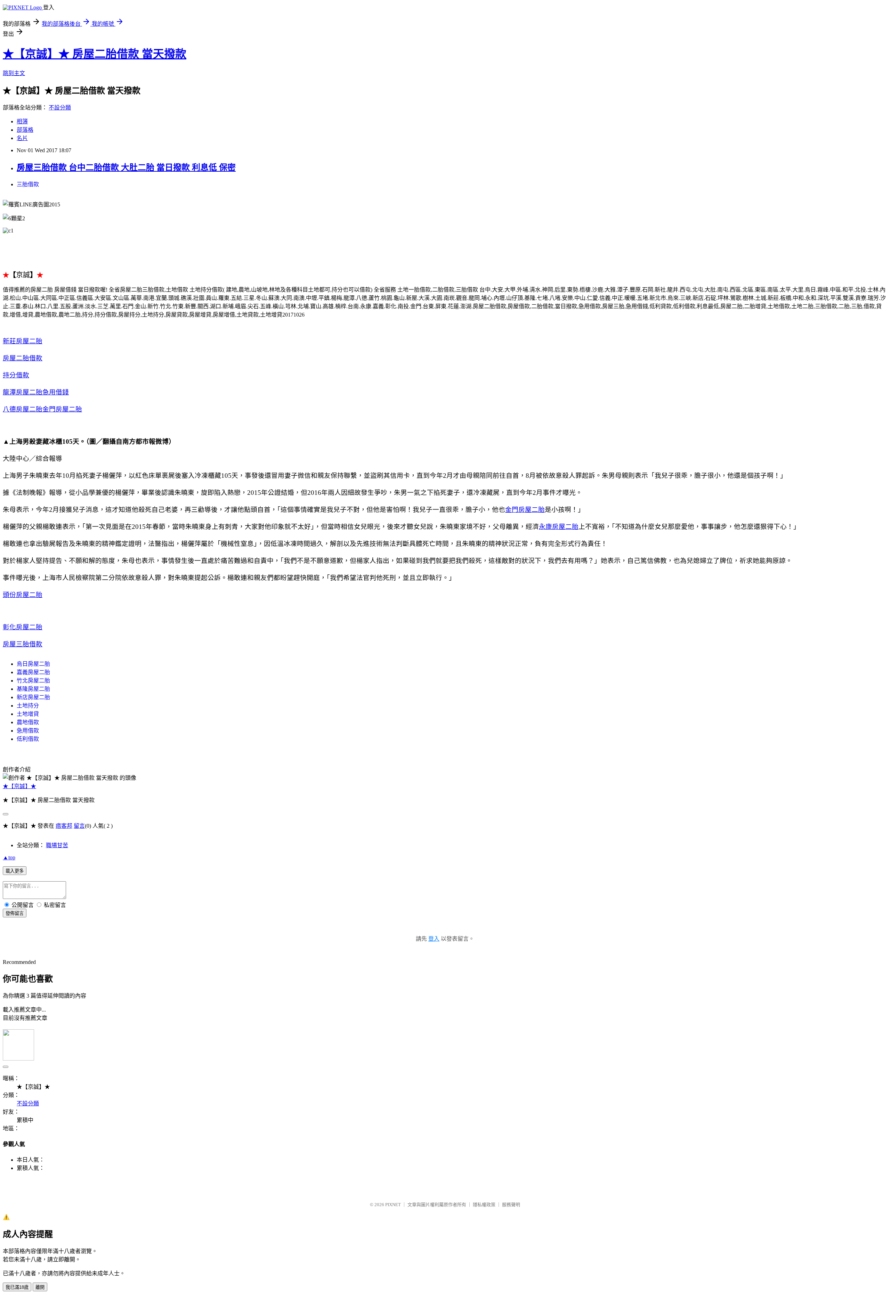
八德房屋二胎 (22, 409)
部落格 (25, 130)
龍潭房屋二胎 (22, 392)
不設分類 (60, 108)
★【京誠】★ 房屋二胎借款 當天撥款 (94, 54)
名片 (22, 138)
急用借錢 (55, 392)
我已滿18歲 (17, 1287)
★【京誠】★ (19, 786)
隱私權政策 (484, 1204)
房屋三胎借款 (22, 644)
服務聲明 (511, 1204)
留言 (79, 826)
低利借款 (28, 739)
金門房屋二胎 (62, 409)
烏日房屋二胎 (33, 664)
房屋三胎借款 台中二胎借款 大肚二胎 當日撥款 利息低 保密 (126, 167)
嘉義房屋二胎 (33, 672)
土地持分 (28, 706)
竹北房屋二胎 (33, 681)
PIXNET (393, 1204)
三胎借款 (28, 184)
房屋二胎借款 (22, 358)
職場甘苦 (57, 845)
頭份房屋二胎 (22, 594)
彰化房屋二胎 (22, 627)
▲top (9, 857)
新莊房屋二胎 (22, 341)
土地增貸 (28, 714)
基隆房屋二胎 (33, 689)
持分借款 (16, 375)
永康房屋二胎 (558, 526)
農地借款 (28, 722)
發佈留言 (15, 913)
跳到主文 (14, 73)
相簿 (22, 121)
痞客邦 (64, 826)
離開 (39, 1287)
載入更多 (15, 871)
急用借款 (28, 731)
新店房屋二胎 (33, 697)
